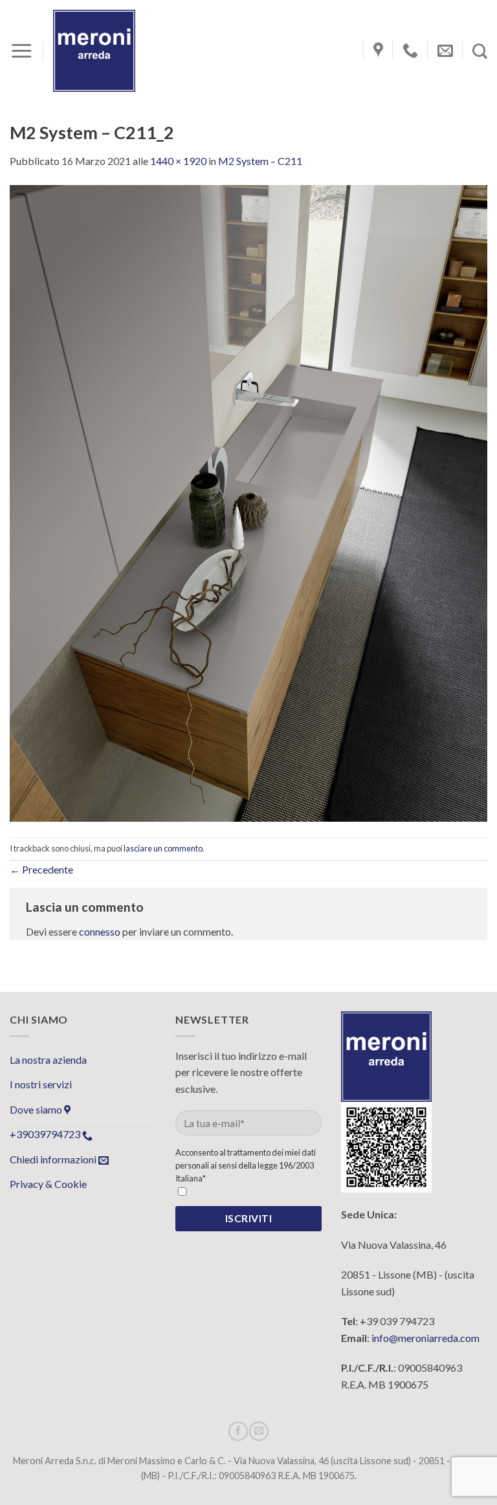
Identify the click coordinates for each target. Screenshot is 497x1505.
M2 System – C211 (260, 161)
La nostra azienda (48, 1059)
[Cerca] (479, 51)
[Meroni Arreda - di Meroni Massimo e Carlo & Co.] (94, 51)
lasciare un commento (163, 848)
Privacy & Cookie (48, 1184)
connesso (99, 931)
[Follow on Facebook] (238, 1431)
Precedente (41, 869)
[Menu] (21, 51)
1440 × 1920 (178, 161)
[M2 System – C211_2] (248, 502)
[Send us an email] (259, 1431)
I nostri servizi (41, 1084)
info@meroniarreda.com (425, 1338)
